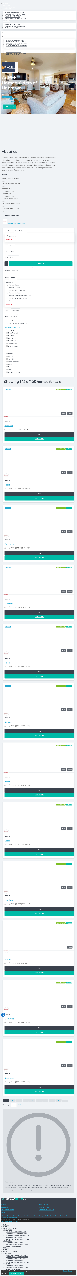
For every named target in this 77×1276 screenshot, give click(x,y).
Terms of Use (6, 1215)
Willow (8, 959)
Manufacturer (20, 231)
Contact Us (44, 1207)
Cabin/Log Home (14, 372)
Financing (6, 21)
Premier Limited (14, 293)
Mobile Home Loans (12, 27)
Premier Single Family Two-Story (20, 295)
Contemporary (13, 362)
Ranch (10, 354)
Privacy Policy (17, 1215)
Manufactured (13, 333)
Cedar (7, 841)
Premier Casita (14, 285)
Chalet (10, 364)
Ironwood (9, 425)
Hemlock (9, 900)
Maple (7, 663)
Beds (6, 246)
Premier (11, 301)
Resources (7, 9)
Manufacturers (9, 7)
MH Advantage (13, 346)
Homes (5, 3)
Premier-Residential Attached (19, 298)
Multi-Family (12, 341)
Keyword (7, 270)
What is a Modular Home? (14, 12)
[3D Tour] (69, 413)
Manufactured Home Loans (15, 26)
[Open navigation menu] (2, 58)
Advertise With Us (46, 1210)
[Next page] (65, 1101)
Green (10, 370)
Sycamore (9, 1078)
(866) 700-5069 (15, 99)
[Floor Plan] (63, 413)
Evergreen (9, 544)
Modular (11, 335)
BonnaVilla (12, 236)
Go (19, 1105)
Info (39, 434)
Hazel (7, 485)
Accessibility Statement (9, 1217)
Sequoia (8, 722)
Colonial (11, 359)
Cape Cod (11, 356)
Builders (6, 5)
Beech (8, 781)
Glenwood (9, 1019)
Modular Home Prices (12, 17)
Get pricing (39, 439)
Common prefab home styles (15, 18)
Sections (7, 310)
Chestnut (9, 603)
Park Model (12, 338)
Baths (6, 252)
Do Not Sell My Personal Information (57, 1215)
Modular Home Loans (12, 24)
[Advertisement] (38, 128)
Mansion (11, 367)
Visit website (16, 102)
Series (13, 277)
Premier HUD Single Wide (17, 290)
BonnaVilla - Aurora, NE (16, 223)
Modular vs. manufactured (15, 14)
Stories (7, 316)
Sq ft (6, 257)
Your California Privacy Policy (33, 1215)
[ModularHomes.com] (13, 1199)
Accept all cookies (17, 1273)
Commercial (12, 343)
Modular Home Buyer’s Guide (15, 15)
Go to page (6, 1105)
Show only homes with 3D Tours (18, 323)
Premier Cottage (14, 287)
